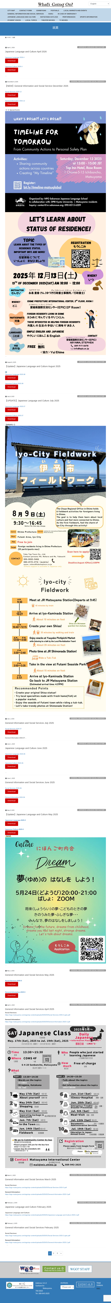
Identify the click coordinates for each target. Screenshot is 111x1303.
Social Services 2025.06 (13, 788)
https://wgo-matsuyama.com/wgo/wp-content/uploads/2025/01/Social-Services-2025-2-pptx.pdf (37, 1235)
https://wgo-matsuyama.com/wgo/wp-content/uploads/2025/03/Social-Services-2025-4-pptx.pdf (37, 1015)
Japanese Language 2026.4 (14, 57)
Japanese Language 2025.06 (15, 754)
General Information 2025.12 (15, 101)
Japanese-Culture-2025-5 (14, 829)
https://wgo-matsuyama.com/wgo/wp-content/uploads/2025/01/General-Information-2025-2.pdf (37, 1242)
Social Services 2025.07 (13, 729)
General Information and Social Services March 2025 (30, 1179)
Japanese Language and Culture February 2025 (28, 1207)
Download (12, 61)
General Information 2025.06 (15, 797)
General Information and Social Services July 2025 (29, 723)
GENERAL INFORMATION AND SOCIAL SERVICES (87, 81)
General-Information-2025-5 (15, 992)
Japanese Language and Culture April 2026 (26, 51)
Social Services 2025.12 (13, 92)
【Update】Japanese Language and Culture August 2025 (32, 366)
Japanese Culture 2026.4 (13, 66)
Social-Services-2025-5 (13, 981)
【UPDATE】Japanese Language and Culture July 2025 (32, 400)
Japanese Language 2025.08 (15, 374)
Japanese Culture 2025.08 (14, 383)
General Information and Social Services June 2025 (30, 782)
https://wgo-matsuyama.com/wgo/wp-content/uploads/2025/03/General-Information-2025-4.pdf (37, 1022)
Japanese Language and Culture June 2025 (26, 748)
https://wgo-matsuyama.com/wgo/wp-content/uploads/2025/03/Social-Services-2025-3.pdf (36, 1187)
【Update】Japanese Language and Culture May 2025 (31, 814)
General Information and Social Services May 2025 (29, 975)
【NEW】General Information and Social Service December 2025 (36, 86)
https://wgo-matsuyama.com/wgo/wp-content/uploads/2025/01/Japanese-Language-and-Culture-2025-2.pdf (42, 1215)
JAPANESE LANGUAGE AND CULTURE (91, 47)
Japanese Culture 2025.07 (14, 415)
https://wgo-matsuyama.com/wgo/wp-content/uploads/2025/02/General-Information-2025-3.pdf (37, 1194)
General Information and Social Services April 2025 (29, 1009)
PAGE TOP (106, 1262)
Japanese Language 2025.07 (15, 406)
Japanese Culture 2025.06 (14, 763)
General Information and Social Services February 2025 (32, 1227)
